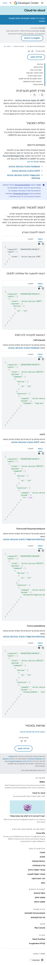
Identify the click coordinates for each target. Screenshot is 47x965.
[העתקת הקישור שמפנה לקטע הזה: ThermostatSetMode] (23, 626)
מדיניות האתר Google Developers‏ (20, 761)
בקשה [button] (40, 239)
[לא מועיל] (29, 51)
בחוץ (43, 883)
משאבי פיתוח (39, 902)
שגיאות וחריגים (33, 162)
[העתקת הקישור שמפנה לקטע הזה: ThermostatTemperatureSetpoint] (13, 528)
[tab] (40, 239)
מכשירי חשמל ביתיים (36, 870)
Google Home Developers (36, 46)
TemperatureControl (20, 194)
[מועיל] (32, 51)
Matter (42, 782)
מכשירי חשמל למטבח (36, 874)
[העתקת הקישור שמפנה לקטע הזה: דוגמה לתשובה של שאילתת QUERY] (42, 277)
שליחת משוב (36, 57)
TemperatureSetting (22, 185)
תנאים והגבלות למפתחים (35, 913)
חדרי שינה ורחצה (38, 878)
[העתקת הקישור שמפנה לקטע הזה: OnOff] (36, 434)
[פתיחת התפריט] (42, 3)
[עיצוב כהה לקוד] (39, 244)
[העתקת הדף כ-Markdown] (34, 95)
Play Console (40, 928)
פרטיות (35, 954)
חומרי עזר (7, 46)
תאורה (42, 852)
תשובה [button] (30, 239)
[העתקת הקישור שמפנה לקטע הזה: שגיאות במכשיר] (22, 725)
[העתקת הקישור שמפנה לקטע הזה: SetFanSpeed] (30, 340)
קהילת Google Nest (37, 943)
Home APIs (40, 833)
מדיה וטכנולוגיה (38, 865)
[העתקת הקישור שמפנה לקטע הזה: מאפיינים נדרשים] (24, 145)
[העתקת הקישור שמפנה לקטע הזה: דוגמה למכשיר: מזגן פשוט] (9, 207)
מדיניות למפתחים (38, 917)
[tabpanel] (23, 255)
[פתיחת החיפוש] (10, 2)
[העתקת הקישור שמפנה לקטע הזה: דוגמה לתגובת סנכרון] (19, 232)
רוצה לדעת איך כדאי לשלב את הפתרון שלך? (27, 816)
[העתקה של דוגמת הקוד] (43, 244)
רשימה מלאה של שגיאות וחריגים (32, 732)
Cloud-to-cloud (34, 10)
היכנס (5, 3)
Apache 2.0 (6, 759)
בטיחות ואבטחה (38, 861)
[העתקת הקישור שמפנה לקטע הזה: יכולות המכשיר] (23, 123)
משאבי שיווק (40, 897)
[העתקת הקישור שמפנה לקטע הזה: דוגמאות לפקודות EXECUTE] (12, 335)
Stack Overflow (38, 939)
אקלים (42, 857)
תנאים (43, 954)
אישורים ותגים (39, 893)
